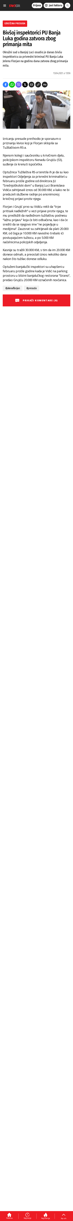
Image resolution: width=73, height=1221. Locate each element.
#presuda (31, 288)
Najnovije (27, 1218)
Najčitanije (45, 1218)
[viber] (19, 85)
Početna (9, 1218)
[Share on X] (25, 84)
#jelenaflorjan (12, 288)
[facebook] (5, 84)
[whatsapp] (12, 85)
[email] (31, 85)
